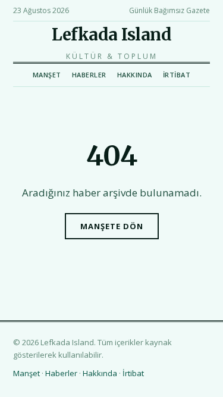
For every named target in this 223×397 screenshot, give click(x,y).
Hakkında (134, 74)
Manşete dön (111, 226)
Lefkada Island (111, 34)
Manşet (47, 74)
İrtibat (177, 74)
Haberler (89, 74)
